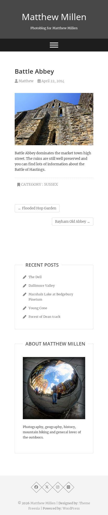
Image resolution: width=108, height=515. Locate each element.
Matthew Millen (54, 17)
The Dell (35, 277)
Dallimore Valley (42, 286)
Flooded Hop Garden (37, 208)
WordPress (71, 508)
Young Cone (38, 308)
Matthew (26, 81)
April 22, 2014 (52, 81)
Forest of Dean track (44, 317)
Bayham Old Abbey (72, 221)
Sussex (51, 184)
